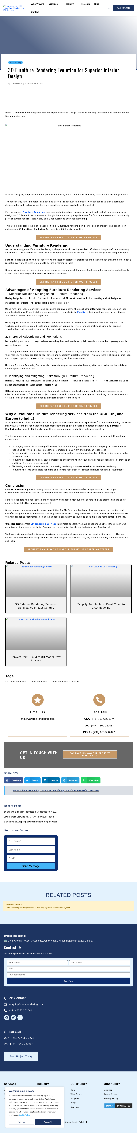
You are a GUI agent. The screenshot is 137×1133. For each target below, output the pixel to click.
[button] (59, 4)
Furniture (82, 312)
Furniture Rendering (33, 212)
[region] (34, 1107)
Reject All (21, 1122)
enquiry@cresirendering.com (37, 718)
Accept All (48, 1122)
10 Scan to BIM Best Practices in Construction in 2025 (31, 811)
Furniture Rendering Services (82, 790)
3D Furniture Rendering (26, 790)
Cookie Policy (24, 1115)
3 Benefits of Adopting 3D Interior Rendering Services (30, 821)
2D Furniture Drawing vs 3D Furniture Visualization (29, 816)
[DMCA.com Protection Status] (118, 1105)
